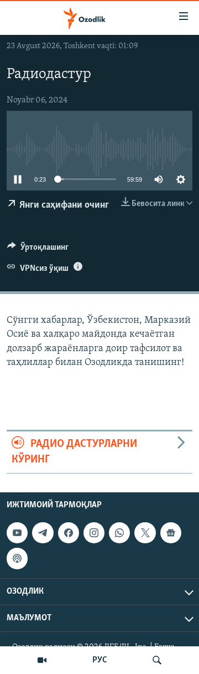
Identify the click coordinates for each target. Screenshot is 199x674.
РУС (99, 660)
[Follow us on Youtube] (17, 532)
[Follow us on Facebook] (68, 532)
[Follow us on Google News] (170, 532)
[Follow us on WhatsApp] (119, 532)
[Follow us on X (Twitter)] (144, 532)
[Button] (38, 249)
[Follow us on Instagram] (93, 532)
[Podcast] (17, 558)
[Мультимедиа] (42, 660)
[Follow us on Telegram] (42, 532)
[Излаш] (157, 660)
